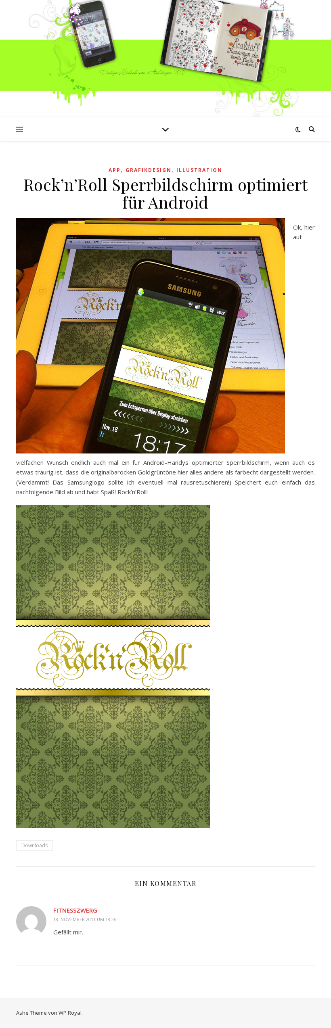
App (115, 170)
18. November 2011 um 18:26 (84, 919)
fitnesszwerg (75, 910)
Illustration (199, 170)
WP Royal (70, 1012)
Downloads (34, 845)
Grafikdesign (149, 170)
